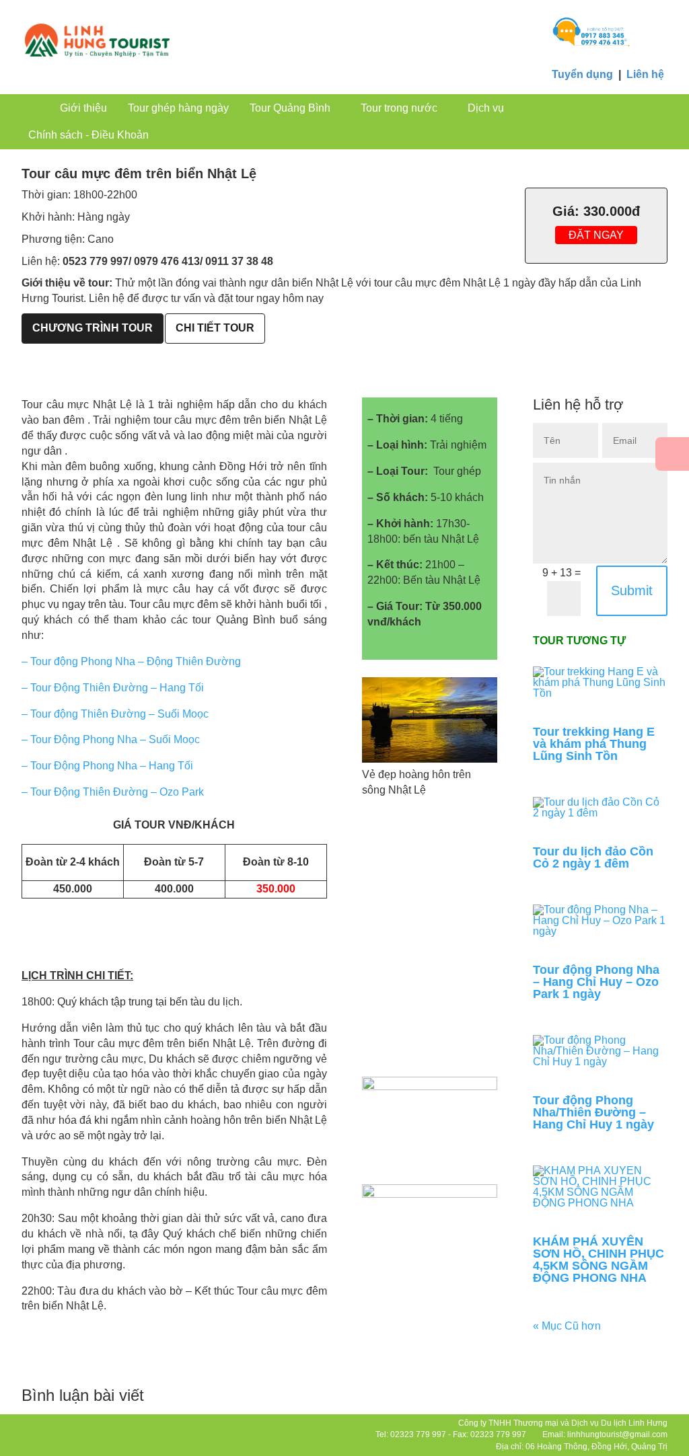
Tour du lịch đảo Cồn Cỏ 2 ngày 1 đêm (593, 857)
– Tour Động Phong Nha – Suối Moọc (111, 739)
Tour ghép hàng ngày (178, 108)
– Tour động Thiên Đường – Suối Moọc (115, 714)
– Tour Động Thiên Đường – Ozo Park (113, 792)
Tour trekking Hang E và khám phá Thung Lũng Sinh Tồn (594, 744)
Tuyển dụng (582, 74)
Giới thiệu (83, 108)
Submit (632, 590)
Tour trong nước (399, 108)
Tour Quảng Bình (290, 108)
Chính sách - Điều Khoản (88, 135)
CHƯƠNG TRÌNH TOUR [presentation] (92, 328)
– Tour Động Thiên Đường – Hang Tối (113, 687)
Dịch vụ (486, 108)
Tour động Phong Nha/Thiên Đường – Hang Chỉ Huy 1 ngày (593, 1112)
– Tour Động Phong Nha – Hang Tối (107, 765)
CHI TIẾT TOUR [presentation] (215, 328)
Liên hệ (645, 74)
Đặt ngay (596, 235)
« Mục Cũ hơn (567, 1326)
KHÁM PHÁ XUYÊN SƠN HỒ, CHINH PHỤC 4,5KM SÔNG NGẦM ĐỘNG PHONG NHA (598, 1260)
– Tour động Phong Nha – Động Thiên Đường (133, 661)
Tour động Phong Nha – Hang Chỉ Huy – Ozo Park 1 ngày (596, 982)
